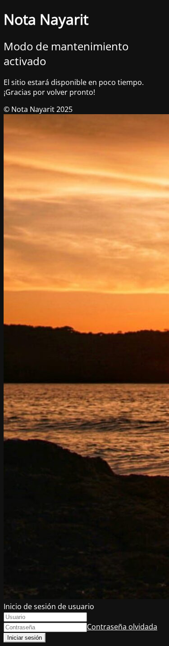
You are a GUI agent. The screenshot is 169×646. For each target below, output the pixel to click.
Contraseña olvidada (122, 627)
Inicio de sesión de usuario (49, 606)
